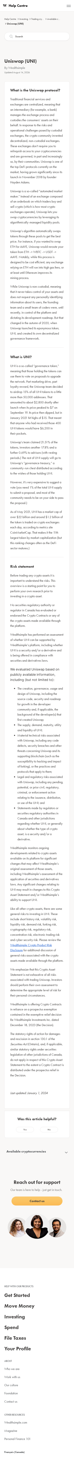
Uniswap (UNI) (15, 23)
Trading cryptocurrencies (43, 19)
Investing (23, 19)
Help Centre (10, 19)
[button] (25, 1129)
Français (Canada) (14, 1452)
